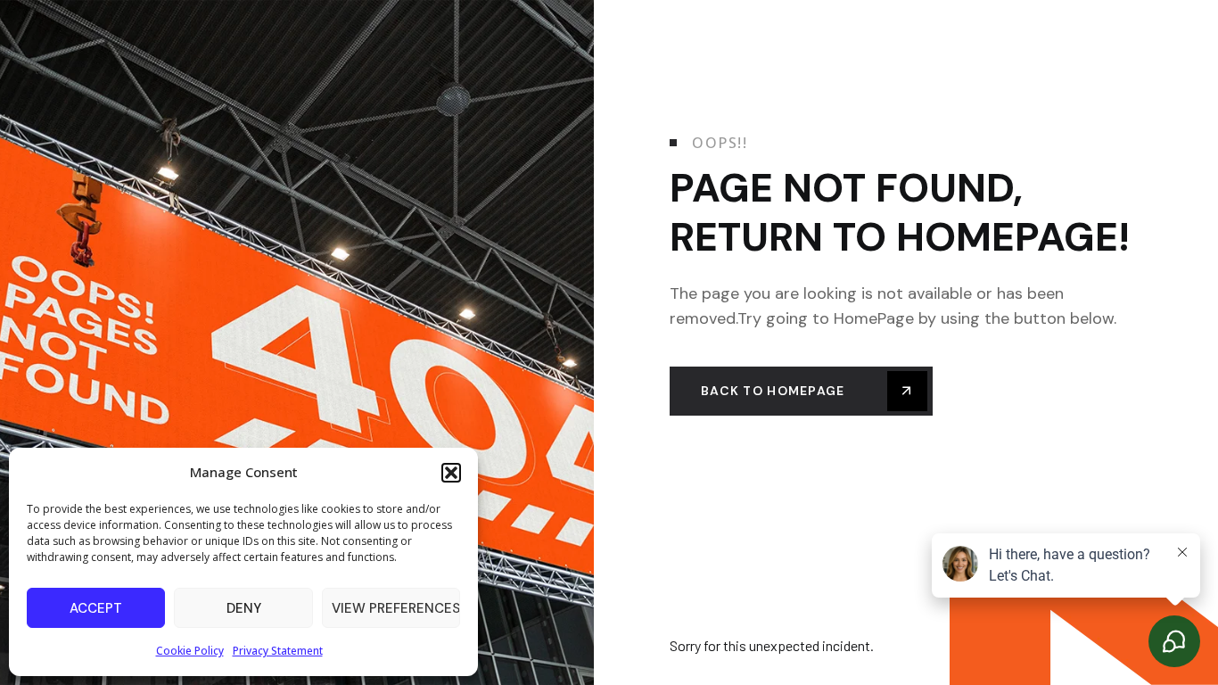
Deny (243, 608)
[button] (451, 473)
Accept (96, 608)
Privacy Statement (278, 650)
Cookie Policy (190, 650)
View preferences (396, 608)
